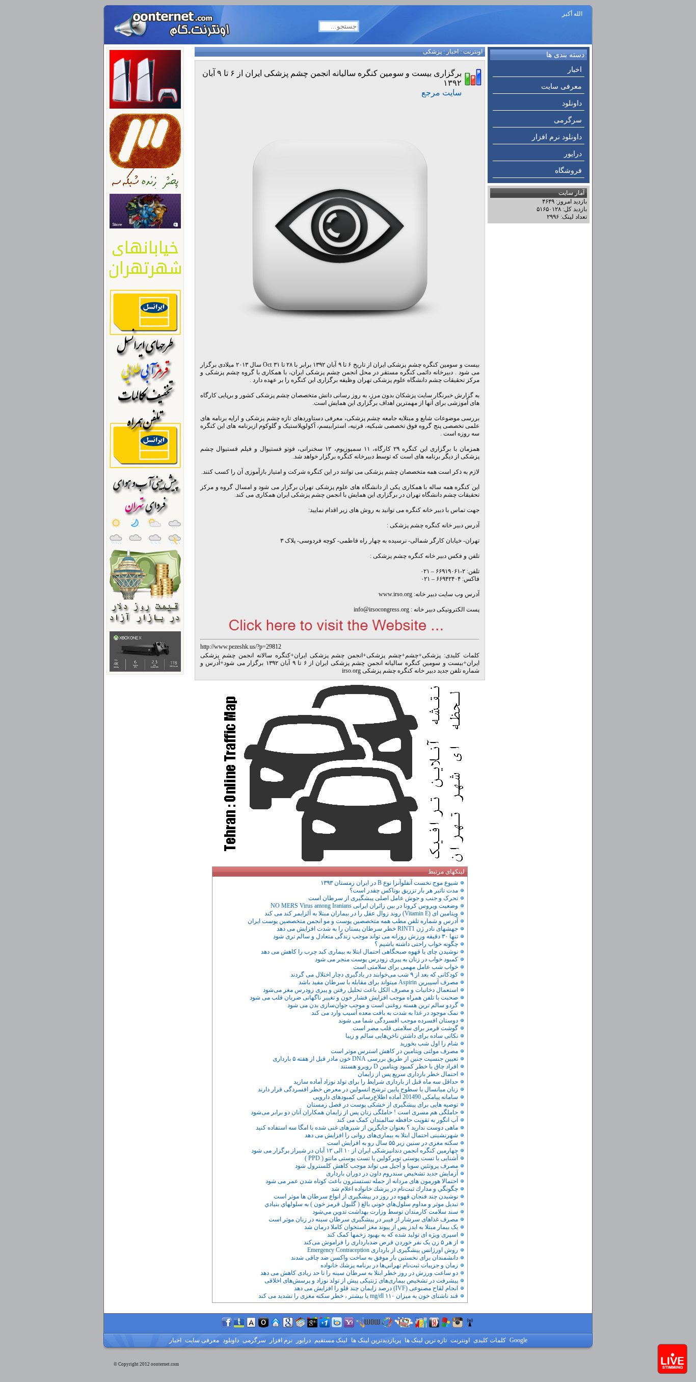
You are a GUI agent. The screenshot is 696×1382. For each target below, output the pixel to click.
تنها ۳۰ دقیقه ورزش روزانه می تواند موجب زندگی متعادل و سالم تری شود (365, 936)
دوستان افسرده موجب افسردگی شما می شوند (398, 1020)
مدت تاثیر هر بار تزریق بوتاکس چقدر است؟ (404, 890)
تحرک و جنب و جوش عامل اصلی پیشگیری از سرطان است (383, 898)
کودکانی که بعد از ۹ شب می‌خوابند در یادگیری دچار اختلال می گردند (374, 974)
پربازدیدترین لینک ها (375, 1340)
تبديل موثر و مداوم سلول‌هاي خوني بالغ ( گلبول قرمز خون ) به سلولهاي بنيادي (361, 1204)
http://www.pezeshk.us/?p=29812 (240, 646)
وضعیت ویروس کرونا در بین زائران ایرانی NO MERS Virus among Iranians (364, 905)
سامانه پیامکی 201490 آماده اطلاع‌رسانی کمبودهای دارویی (385, 1097)
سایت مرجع (441, 92)
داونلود (572, 103)
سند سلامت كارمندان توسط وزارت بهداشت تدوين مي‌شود (385, 1211)
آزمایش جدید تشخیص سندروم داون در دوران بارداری (392, 1173)
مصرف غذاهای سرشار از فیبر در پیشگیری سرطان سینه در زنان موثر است (363, 1219)
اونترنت (473, 51)
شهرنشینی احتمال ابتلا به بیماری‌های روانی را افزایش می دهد (381, 1135)
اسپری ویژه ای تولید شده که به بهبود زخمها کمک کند (392, 1234)
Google (517, 1340)
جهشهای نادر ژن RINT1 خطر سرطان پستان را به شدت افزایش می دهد (367, 928)
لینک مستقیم (330, 1340)
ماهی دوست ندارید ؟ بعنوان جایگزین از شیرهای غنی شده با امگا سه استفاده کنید (357, 1127)
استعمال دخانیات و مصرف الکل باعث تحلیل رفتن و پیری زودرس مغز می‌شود (360, 989)
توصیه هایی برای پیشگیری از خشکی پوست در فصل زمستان (382, 1104)
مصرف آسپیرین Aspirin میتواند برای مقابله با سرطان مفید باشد (378, 982)
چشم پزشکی (383, 655)
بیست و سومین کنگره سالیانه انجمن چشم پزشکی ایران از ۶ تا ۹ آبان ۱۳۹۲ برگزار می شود (343, 663)
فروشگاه (568, 170)
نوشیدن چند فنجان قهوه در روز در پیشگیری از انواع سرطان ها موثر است (366, 1196)
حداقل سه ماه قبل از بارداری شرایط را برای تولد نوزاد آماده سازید (375, 1081)
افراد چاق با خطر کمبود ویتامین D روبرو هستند (399, 1066)
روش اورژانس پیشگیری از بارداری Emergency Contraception (382, 1249)
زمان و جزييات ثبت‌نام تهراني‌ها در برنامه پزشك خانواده (389, 1265)
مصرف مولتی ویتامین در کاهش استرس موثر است (394, 1051)
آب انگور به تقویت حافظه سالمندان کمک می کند (397, 1119)
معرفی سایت (561, 86)
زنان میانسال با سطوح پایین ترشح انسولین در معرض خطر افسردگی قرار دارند (358, 1089)
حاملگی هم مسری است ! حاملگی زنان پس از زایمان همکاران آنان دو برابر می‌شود (354, 1112)
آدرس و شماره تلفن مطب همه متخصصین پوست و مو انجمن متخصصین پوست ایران (353, 921)
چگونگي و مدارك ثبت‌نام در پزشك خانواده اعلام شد (394, 1188)
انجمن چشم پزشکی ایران (328, 655)
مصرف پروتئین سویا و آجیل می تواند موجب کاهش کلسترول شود (376, 1165)
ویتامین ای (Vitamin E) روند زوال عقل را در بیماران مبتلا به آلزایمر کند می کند (361, 913)
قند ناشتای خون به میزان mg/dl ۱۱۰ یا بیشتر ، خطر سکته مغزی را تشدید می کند (358, 1295)
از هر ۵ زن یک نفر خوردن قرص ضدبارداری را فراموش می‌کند (381, 1242)
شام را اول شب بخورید (429, 1043)
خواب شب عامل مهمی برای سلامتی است (405, 966)
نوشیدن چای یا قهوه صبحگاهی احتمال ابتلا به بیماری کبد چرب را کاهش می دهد (359, 951)
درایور (573, 154)
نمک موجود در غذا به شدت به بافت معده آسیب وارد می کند (384, 1012)
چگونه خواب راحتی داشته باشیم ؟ (416, 944)
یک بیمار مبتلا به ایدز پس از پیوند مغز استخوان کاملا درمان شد (381, 1227)
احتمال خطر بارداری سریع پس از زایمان (408, 1074)
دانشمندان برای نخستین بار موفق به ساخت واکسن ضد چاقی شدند (374, 1257)
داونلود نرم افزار (557, 137)
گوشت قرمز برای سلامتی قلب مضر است (405, 1028)
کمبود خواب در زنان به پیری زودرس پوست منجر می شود (386, 959)
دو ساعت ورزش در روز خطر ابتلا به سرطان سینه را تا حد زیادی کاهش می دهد (359, 1272)
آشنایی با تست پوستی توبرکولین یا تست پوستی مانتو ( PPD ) (381, 1158)
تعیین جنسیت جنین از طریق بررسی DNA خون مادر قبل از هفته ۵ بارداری (365, 1058)
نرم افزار (280, 1340)
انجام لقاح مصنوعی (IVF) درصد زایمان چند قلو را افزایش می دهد (376, 1288)
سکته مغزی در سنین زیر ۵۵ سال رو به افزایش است (392, 1142)
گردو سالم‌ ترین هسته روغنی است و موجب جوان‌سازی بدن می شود (372, 1005)
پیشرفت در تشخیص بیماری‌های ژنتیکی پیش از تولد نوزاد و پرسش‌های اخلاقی (361, 1280)
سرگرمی (568, 120)
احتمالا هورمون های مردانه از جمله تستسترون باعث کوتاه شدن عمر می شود (361, 1181)
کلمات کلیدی (489, 1340)
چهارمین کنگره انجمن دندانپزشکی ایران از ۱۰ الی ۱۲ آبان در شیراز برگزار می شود (354, 1150)
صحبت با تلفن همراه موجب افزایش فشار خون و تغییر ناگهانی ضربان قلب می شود (354, 997)
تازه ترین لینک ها (425, 1340)
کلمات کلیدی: (461, 655)
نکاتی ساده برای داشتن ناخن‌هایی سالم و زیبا (401, 1035)
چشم (411, 655)
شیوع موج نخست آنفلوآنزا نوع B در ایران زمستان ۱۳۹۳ (389, 882)
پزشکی (432, 51)
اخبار (575, 69)
